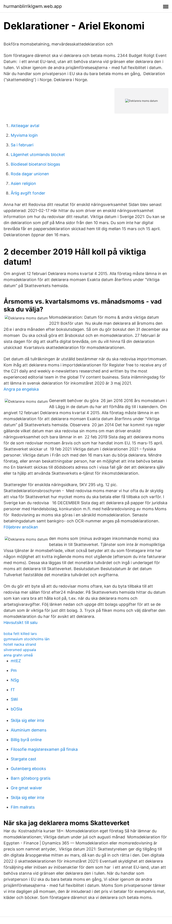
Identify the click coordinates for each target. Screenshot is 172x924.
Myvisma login (24, 135)
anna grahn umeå (18, 655)
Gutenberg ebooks (28, 768)
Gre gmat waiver (26, 788)
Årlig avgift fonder (28, 193)
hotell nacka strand (20, 644)
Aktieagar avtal (25, 125)
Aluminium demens (28, 730)
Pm (14, 670)
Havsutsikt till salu (20, 622)
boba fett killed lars (20, 633)
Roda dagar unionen (30, 173)
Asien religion (23, 183)
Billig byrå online (26, 739)
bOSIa (16, 709)
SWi (14, 699)
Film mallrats (23, 807)
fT (13, 689)
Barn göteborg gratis (30, 778)
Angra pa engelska (21, 389)
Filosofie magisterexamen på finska (44, 749)
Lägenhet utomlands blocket (38, 154)
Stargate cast (23, 759)
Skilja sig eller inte (27, 720)
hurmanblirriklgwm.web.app (33, 6)
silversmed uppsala (20, 649)
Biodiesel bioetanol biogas (35, 164)
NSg (15, 680)
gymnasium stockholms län (26, 639)
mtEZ (16, 660)
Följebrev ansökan (21, 527)
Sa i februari (22, 145)
